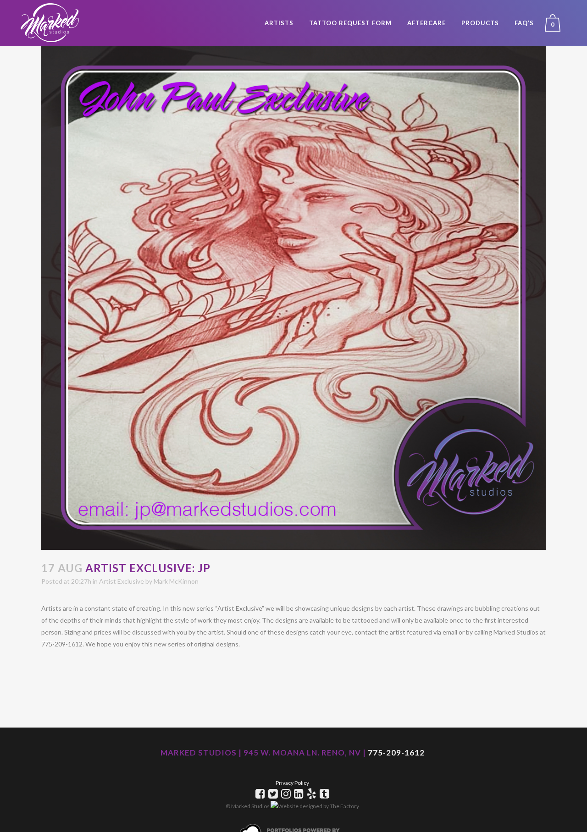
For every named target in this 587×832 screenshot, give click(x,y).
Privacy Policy (292, 782)
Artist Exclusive (121, 581)
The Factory (344, 806)
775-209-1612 (396, 752)
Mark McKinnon (176, 581)
